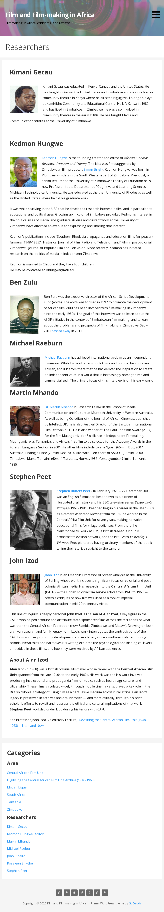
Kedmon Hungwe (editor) (26, 834)
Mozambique (17, 787)
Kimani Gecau (17, 826)
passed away (60, 331)
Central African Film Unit (25, 773)
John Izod (52, 575)
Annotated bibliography (89, 892)
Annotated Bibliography (97, 892)
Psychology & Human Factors (74, 892)
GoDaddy (135, 903)
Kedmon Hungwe (55, 158)
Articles (67, 892)
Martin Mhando (19, 841)
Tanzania (14, 802)
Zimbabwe (15, 809)
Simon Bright (93, 169)
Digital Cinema (105, 892)
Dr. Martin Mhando (59, 407)
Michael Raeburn (57, 357)
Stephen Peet (17, 870)
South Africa (16, 794)
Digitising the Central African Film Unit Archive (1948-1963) (51, 780)
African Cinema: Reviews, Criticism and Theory (82, 892)
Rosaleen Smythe (20, 863)
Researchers (59, 892)
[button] (157, 10)
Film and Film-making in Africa (49, 14)
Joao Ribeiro (16, 856)
